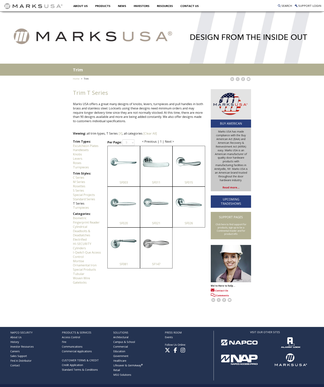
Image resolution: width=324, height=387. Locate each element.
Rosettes (79, 186)
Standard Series (84, 199)
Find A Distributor (21, 360)
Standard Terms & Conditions (80, 369)
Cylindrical (80, 227)
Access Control (71, 337)
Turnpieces (81, 167)
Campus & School (124, 342)
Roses (77, 163)
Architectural (120, 337)
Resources (165, 6)
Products (102, 6)
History (14, 342)
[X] (120, 133)
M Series (79, 182)
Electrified (80, 239)
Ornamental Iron (85, 265)
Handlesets (81, 150)
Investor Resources (22, 346)
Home (76, 78)
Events (169, 337)
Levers (77, 159)
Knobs (77, 154)
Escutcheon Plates (85, 146)
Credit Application (72, 365)
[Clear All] (150, 133)
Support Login (309, 6)
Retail (116, 370)
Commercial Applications (77, 351)
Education (119, 351)
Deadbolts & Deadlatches (81, 233)
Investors (141, 6)
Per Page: (114, 142)
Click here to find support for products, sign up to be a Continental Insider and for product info (231, 229)
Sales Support (18, 356)
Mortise (78, 261)
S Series (78, 190)
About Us (80, 6)
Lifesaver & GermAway (128, 365)
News (122, 6)
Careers (15, 351)
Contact (15, 365)
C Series (78, 177)
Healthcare (119, 360)
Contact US (189, 6)
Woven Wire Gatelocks (81, 280)
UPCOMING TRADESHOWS (231, 201)
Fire (64, 342)
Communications (72, 346)
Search (286, 6)
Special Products (84, 269)
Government (120, 356)
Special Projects (84, 195)
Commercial (120, 346)
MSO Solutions (122, 374)
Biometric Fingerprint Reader (86, 220)
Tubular (78, 274)
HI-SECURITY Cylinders (82, 246)
